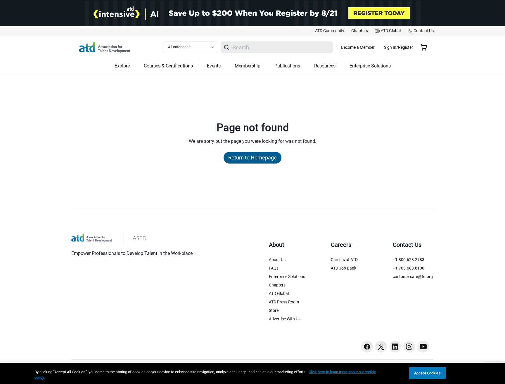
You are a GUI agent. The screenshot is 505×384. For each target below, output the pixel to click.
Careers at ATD (344, 259)
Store (274, 310)
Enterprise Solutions (287, 276)
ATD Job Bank (343, 268)
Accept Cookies (427, 373)
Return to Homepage (252, 157)
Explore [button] (122, 66)
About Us (277, 259)
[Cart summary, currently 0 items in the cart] (426, 47)
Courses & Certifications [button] (168, 66)
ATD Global (279, 293)
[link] (329, 31)
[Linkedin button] (395, 346)
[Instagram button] (409, 346)
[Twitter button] (381, 346)
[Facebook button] (367, 346)
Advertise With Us (284, 319)
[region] (252, 373)
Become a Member (358, 47)
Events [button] (214, 66)
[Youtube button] (423, 346)
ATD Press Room (284, 302)
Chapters (277, 285)
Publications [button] (287, 66)
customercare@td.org (413, 276)
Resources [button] (324, 66)
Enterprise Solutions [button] (370, 66)
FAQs (274, 268)
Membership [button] (247, 66)
